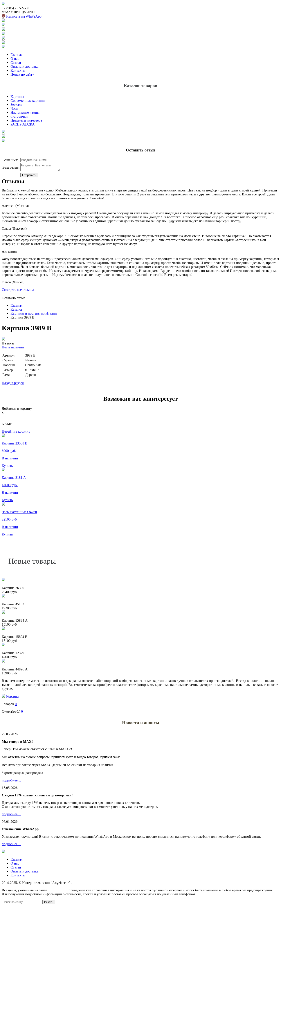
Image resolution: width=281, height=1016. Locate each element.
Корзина (12, 696)
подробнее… (11, 780)
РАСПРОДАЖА (23, 124)
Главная (16, 54)
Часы (14, 108)
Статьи (16, 62)
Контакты (18, 70)
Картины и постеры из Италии (34, 313)
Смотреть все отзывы (18, 289)
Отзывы (13, 181)
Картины (17, 96)
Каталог (17, 309)
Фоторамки (19, 116)
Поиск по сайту (22, 74)
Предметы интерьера (26, 120)
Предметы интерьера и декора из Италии (103, 883)
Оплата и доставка (24, 66)
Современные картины (28, 100)
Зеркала (16, 104)
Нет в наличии (13, 347)
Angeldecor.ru (58, 890)
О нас (15, 58)
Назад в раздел (13, 383)
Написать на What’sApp (23, 16)
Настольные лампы (25, 112)
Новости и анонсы (140, 722)
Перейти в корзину (16, 431)
